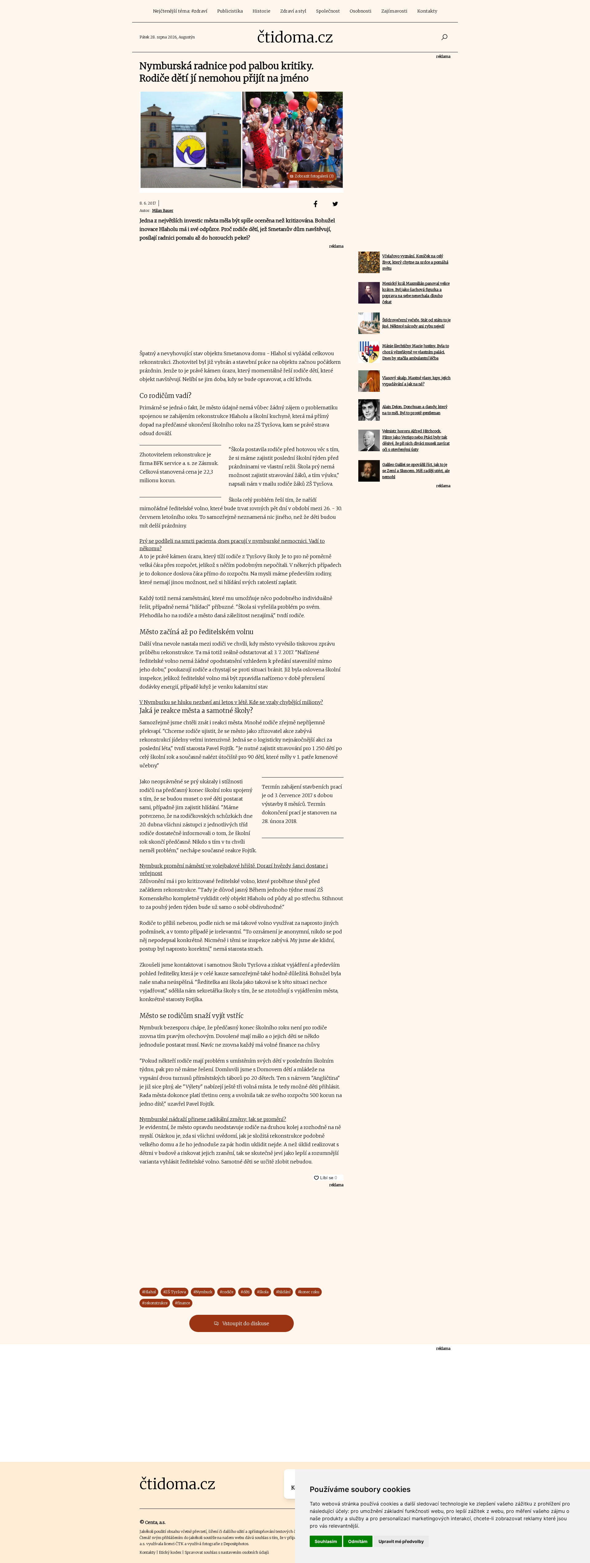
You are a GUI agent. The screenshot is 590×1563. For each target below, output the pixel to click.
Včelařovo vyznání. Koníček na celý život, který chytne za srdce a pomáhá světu (415, 262)
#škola (263, 1292)
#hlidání (283, 1292)
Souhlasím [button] (326, 1541)
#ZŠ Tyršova (174, 1292)
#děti (245, 1292)
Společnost (328, 11)
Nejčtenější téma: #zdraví (180, 11)
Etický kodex (170, 1552)
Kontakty (427, 11)
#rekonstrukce (154, 1303)
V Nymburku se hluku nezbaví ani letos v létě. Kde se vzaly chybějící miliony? (231, 702)
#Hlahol (149, 1292)
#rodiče (226, 1292)
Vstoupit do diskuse (245, 1323)
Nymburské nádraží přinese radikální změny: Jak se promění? (213, 1119)
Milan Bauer (162, 210)
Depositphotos (235, 1543)
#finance (182, 1303)
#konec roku (308, 1292)
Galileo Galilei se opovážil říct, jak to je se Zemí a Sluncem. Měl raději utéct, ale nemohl (416, 470)
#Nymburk (202, 1292)
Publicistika (230, 11)
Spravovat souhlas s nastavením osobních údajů (227, 1552)
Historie (261, 11)
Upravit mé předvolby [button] (401, 1541)
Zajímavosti (394, 11)
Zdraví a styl (293, 11)
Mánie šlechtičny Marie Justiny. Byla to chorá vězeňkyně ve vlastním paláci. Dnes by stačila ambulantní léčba (415, 352)
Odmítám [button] (358, 1541)
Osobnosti (361, 11)
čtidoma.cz (295, 37)
